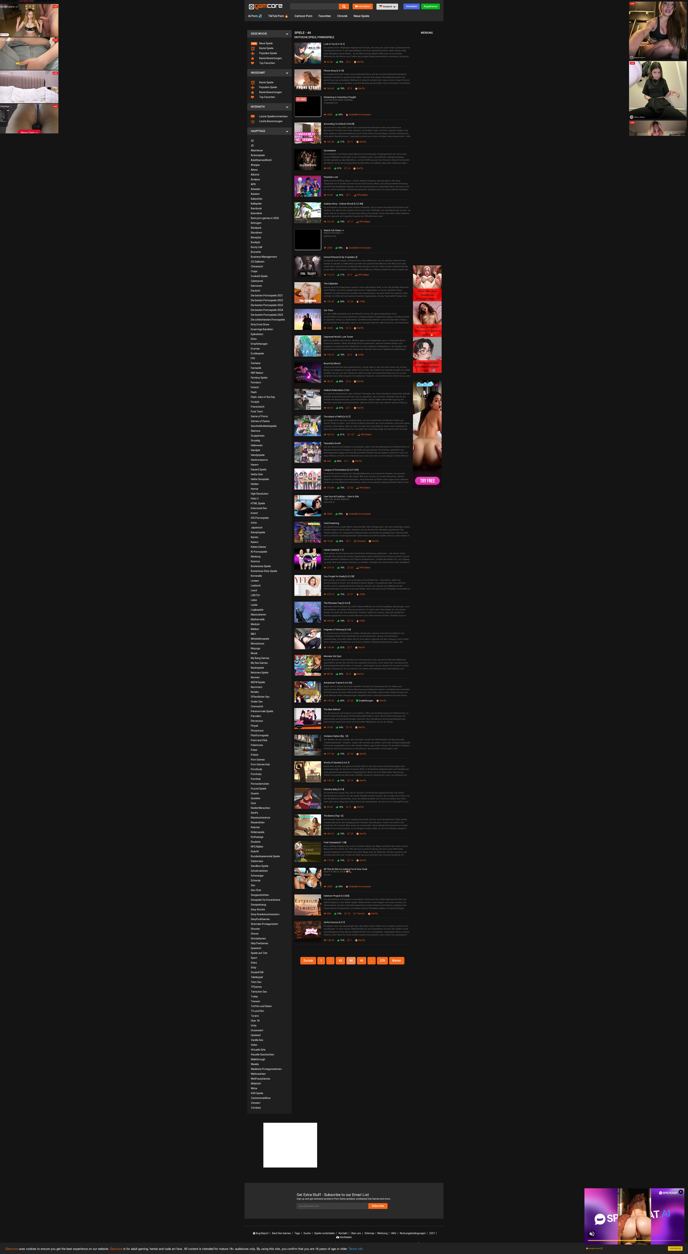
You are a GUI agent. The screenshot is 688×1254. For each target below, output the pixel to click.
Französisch (257, 406)
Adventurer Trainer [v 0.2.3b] (338, 682)
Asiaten (255, 193)
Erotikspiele (257, 353)
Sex (253, 885)
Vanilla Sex (257, 1040)
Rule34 (255, 851)
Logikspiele (257, 609)
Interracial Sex (259, 508)
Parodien (256, 716)
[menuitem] (269, 43)
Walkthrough (258, 1059)
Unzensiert (257, 1030)
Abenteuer (257, 150)
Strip (253, 967)
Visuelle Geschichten (262, 1054)
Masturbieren (258, 614)
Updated (256, 1035)
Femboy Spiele (259, 377)
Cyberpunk (257, 281)
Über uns (356, 1233)
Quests (255, 793)
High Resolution (259, 493)
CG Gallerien (257, 261)
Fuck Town (257, 411)
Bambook (256, 208)
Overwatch (257, 706)
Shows (255, 933)
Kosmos (255, 561)
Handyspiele (258, 455)
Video (254, 1044)
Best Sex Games (281, 1233)
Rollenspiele (257, 832)
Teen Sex (256, 982)
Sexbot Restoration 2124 (336, 390)
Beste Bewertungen (270, 58)
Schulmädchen (259, 870)
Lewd (254, 590)
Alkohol (255, 174)
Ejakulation (257, 334)
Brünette (256, 252)
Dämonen (256, 285)
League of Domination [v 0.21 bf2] (341, 469)
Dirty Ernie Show (260, 324)
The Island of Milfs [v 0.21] (337, 416)
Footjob (255, 401)
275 (382, 960)
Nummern (256, 687)
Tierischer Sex (259, 991)
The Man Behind (332, 709)
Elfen (254, 339)
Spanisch (256, 948)
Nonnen (255, 677)
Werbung (382, 1233)
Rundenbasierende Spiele (265, 856)
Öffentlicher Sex (260, 696)
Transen (255, 1001)
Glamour (256, 430)
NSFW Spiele (258, 682)
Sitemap (369, 1233)
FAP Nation (257, 372)
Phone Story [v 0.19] (334, 70)
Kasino (254, 542)
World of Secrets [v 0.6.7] (336, 762)
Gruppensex (257, 435)
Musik (254, 653)
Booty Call (256, 247)
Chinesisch (257, 266)
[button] (387, 7)
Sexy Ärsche (258, 909)
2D (252, 140)
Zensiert (255, 1102)
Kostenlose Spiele (261, 566)
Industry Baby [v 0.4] (334, 789)
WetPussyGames (260, 1078)
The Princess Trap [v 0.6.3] (337, 603)
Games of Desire (260, 421)
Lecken (255, 580)
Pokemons (257, 745)
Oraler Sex (257, 701)
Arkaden (256, 189)
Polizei (254, 754)
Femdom (256, 382)
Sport (254, 957)
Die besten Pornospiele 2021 (267, 295)
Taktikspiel (257, 977)
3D (252, 145)
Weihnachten (258, 1073)
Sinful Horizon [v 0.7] (334, 922)
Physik (254, 725)
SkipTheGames (259, 943)
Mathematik (258, 619)
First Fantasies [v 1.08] (335, 842)
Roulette (256, 841)
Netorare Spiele (259, 672)
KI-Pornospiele (259, 551)
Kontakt (343, 1233)
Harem (255, 464)
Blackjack (256, 227)
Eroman (255, 348)
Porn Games (258, 759)
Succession (330, 150)
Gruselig (255, 440)
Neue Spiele (361, 16)
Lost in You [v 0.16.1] (334, 44)
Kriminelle (256, 575)
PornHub (256, 779)
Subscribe (378, 1205)
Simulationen (258, 938)
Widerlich (256, 1083)
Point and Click (259, 740)
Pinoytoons (257, 730)
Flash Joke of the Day (263, 397)
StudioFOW (257, 972)
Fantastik (256, 368)
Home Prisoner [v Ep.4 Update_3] (340, 257)
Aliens (254, 169)
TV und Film (257, 1011)
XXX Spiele (257, 1093)
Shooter (255, 928)
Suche (307, 1233)
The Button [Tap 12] (333, 815)
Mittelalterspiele (260, 638)
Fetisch (255, 387)
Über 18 (255, 1020)
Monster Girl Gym (332, 656)
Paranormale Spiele (262, 711)
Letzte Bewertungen (271, 121)
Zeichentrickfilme (261, 1098)
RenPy (254, 812)
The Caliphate (331, 283)
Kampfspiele (258, 532)
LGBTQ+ (255, 595)
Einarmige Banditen (262, 329)
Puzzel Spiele (258, 788)
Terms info (356, 1248)
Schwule (256, 880)
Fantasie (256, 363)
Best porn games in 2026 (265, 218)
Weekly (255, 1064)
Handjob (255, 450)
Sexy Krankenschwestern (265, 914)
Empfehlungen (259, 343)
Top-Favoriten (267, 63)
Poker (254, 749)
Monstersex (257, 643)
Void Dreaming (331, 523)
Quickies (255, 798)
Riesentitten (258, 822)
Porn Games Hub (260, 764)
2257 (432, 1233)
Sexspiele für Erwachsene (265, 899)
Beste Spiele (266, 48)
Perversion (257, 720)
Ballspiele (256, 203)
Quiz (253, 803)
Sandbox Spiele (259, 866)
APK (253, 184)
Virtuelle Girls (258, 1049)
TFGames (256, 986)
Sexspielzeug (258, 904)
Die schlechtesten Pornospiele (268, 319)
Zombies (256, 1107)
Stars (254, 962)
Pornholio (256, 774)
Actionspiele (258, 155)
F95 (253, 358)
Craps (254, 271)
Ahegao (255, 164)
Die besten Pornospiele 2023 (267, 305)
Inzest (254, 513)
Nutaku (255, 691)
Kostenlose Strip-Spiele (264, 571)
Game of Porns (259, 416)
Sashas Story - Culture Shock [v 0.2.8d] (343, 203)
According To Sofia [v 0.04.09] (339, 123)
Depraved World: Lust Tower (338, 336)
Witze (254, 1088)
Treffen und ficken (261, 1006)
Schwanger (257, 875)
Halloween (257, 445)
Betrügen (256, 223)
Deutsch (255, 290)
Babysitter (256, 198)
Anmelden (411, 6)
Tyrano (255, 1015)
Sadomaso (257, 861)
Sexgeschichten (260, 895)
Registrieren (430, 6)
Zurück (308, 960)
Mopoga (255, 648)
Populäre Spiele (268, 53)
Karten (254, 537)
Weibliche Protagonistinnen (266, 1069)
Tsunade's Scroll (332, 443)
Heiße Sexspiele (260, 479)
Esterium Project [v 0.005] (336, 895)
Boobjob (255, 242)
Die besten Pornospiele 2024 (267, 310)
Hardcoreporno (259, 459)
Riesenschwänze (260, 817)
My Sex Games (259, 662)
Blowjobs (256, 237)
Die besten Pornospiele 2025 (267, 314)
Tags (297, 1233)
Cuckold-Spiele (259, 276)
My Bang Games (260, 658)
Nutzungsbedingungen (413, 1233)
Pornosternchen (260, 783)
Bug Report (262, 1233)
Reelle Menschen (260, 808)
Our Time (328, 310)
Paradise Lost (331, 177)
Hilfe (393, 1233)
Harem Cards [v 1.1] (333, 549)
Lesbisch (256, 585)
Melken (255, 629)
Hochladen (364, 6)
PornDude (256, 769)
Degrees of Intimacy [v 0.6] (337, 629)
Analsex (255, 179)
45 (361, 960)
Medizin (255, 624)
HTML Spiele (258, 503)
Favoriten (325, 16)
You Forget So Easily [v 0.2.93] (339, 576)
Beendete (256, 213)
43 (340, 960)
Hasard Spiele (258, 469)
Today (254, 996)
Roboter (255, 827)
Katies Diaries (258, 546)
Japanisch (256, 527)
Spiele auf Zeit (259, 953)
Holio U (255, 498)
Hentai (254, 488)
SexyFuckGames (260, 919)
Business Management (264, 256)
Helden (255, 484)
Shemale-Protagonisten (264, 924)
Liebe (254, 600)
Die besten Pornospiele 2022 (267, 300)
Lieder (254, 604)
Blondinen (256, 232)
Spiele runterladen (324, 1233)
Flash (254, 392)
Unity (254, 1025)
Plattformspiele (260, 735)
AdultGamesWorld (261, 160)
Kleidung (256, 556)
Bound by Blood (332, 363)
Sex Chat (256, 890)
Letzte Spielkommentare (273, 116)
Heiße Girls (257, 474)
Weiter (396, 960)
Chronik (342, 16)
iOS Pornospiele (260, 517)
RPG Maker (257, 846)
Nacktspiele (257, 667)
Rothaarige (257, 837)
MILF (253, 633)
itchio (254, 522)
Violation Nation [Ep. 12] (336, 736)
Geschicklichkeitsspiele (264, 426)
